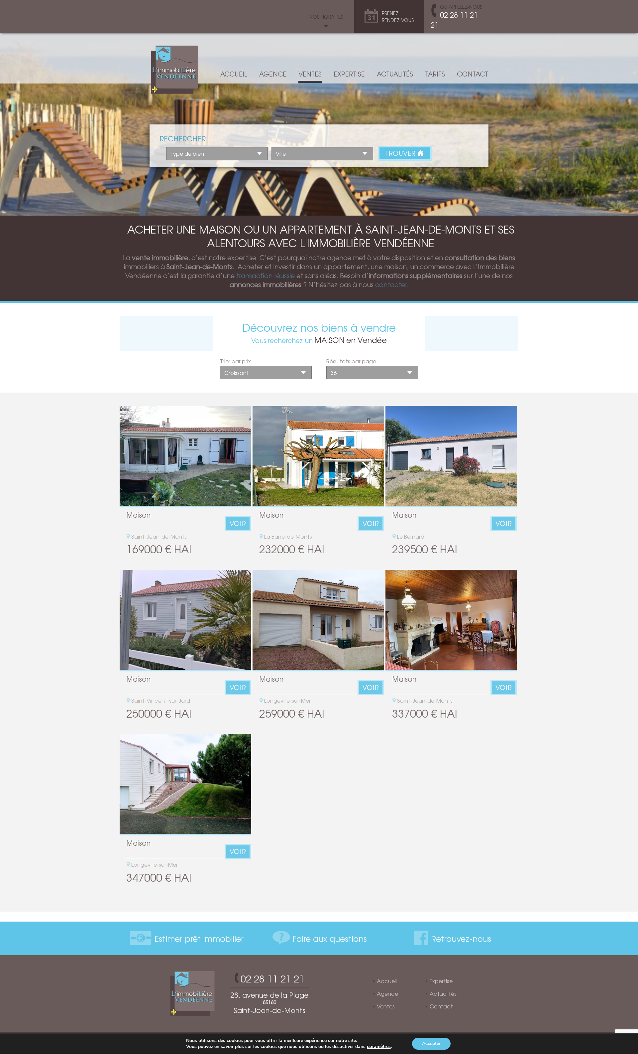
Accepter (431, 1043)
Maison (138, 515)
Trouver (401, 153)
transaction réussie (265, 275)
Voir (238, 523)
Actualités (395, 74)
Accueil (233, 74)
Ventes (310, 74)
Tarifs (435, 74)
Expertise (349, 74)
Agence (272, 74)
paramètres (379, 1047)
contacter (391, 284)
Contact (472, 74)
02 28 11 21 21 (454, 20)
